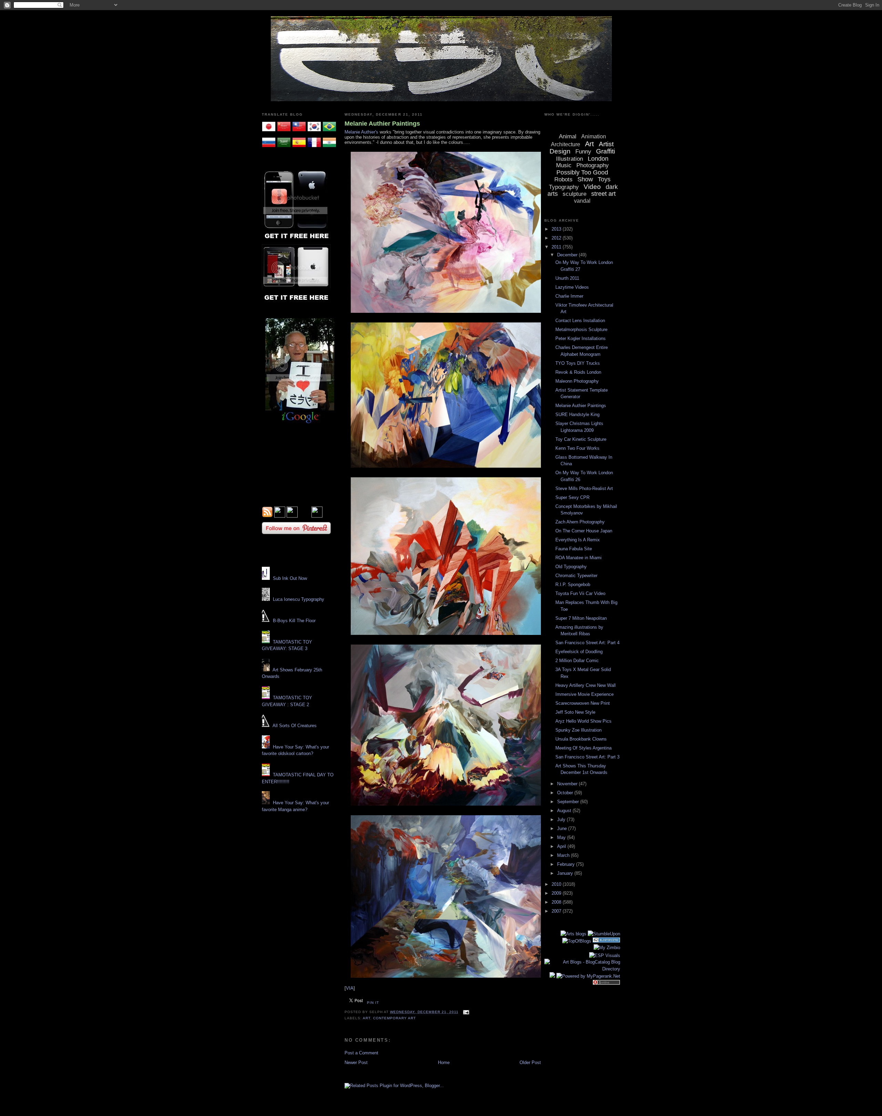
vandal (582, 201)
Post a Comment (361, 1052)
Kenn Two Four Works (577, 448)
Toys (604, 179)
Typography (564, 187)
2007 (557, 911)
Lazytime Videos (572, 287)
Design (560, 151)
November (568, 783)
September (568, 801)
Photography (592, 165)
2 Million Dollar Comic (577, 660)
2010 (557, 884)
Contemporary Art (394, 1018)
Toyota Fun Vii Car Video (580, 593)
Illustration (569, 159)
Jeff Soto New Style (575, 712)
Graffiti (605, 151)
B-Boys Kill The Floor (294, 620)
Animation (593, 136)
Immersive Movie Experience (584, 694)
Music (564, 165)
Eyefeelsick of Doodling (579, 651)
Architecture (565, 144)
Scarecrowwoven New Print (582, 703)
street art (603, 193)
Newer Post (356, 1062)
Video (592, 186)
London (598, 158)
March (564, 855)
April (562, 846)
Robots (563, 179)
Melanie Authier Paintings (382, 123)
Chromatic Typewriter (576, 575)
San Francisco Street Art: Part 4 (587, 642)
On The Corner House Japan (583, 530)
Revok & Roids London (578, 372)
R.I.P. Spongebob (572, 584)
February (566, 864)
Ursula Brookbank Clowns (581, 739)
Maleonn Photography (577, 381)
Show (585, 179)
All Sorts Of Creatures (295, 725)
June (562, 828)
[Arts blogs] (573, 933)
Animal (567, 136)
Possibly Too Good (582, 172)
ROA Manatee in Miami (578, 557)
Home (444, 1062)
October (565, 792)
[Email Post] (465, 1012)
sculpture (574, 194)
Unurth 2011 (567, 278)
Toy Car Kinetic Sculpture (580, 439)
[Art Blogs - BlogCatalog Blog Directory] (582, 968)
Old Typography (571, 566)
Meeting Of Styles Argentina (583, 748)
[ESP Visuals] (604, 955)
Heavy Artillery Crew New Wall (585, 685)
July (562, 819)
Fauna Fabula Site (573, 548)
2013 (557, 229)
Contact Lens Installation (580, 320)
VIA (349, 988)
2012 (557, 238)
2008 (557, 902)
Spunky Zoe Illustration (578, 730)
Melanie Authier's (361, 132)
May (562, 837)
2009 (557, 893)
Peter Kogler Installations (580, 338)
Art (366, 1018)
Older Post (530, 1062)
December (568, 254)
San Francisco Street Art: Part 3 (587, 756)
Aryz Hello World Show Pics (583, 721)
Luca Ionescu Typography (298, 599)
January (565, 873)
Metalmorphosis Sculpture (581, 329)
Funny (583, 151)
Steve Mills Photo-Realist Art (584, 488)
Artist (606, 144)
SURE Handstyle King (577, 414)
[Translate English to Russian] (269, 147)
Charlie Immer (569, 296)
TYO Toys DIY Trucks (577, 363)
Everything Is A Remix (577, 539)
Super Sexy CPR (572, 497)
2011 (557, 246)
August (565, 810)
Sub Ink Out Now (290, 578)
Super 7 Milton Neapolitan (581, 618)
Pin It (373, 1003)
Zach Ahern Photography (580, 521)
